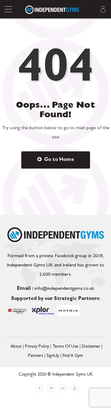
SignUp (53, 356)
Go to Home (58, 160)
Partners (35, 356)
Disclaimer (91, 347)
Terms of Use (65, 347)
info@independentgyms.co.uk (55, 288)
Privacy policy (37, 347)
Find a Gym (73, 356)
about (16, 347)
